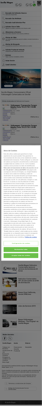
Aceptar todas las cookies (21, 255)
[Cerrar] (37, 147)
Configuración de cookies (21, 243)
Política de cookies (31, 237)
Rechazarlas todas (21, 249)
